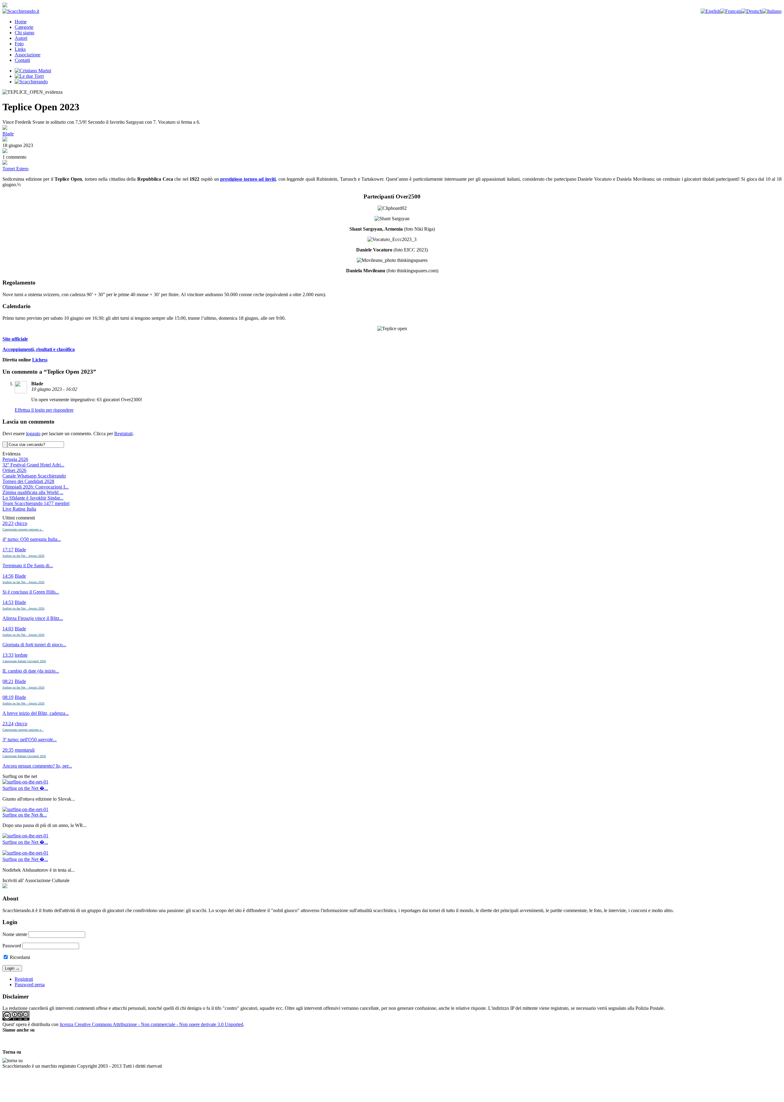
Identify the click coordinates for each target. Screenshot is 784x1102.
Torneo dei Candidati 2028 (28, 481)
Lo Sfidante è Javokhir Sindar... (32, 497)
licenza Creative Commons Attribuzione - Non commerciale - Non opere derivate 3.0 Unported (151, 1024)
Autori (21, 38)
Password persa (30, 984)
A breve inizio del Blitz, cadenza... (35, 713)
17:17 (7, 549)
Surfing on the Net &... (24, 814)
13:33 (7, 655)
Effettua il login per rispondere (44, 410)
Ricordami (19, 957)
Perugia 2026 (15, 459)
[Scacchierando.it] (20, 11)
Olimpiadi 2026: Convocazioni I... (35, 486)
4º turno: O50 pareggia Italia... (31, 539)
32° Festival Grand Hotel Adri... (33, 464)
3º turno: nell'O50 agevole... (29, 739)
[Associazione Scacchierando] (4, 886)
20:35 (7, 750)
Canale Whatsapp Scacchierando (34, 475)
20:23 (7, 523)
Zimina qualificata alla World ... (32, 492)
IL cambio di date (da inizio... (30, 671)
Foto (19, 43)
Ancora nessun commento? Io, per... (37, 765)
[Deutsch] (751, 11)
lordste (21, 655)
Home (21, 21)
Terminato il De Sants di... (27, 565)
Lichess (39, 359)
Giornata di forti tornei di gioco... (34, 644)
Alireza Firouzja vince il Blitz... (32, 618)
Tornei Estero (15, 168)
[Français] (730, 11)
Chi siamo (24, 32)
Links (20, 49)
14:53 (7, 602)
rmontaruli (25, 750)
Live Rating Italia (19, 508)
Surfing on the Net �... (25, 788)
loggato (33, 433)
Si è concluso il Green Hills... (30, 591)
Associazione (27, 54)
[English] (710, 11)
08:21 (7, 681)
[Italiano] (772, 11)
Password (11, 945)
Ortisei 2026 (14, 470)
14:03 (7, 628)
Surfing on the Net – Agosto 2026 (23, 555)
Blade (8, 133)
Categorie (24, 27)
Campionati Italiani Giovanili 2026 (24, 661)
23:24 (7, 723)
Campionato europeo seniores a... (22, 529)
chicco (21, 523)
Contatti (22, 60)
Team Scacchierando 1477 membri (36, 503)
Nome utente (14, 934)
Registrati (123, 433)
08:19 (7, 697)
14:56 (7, 576)
